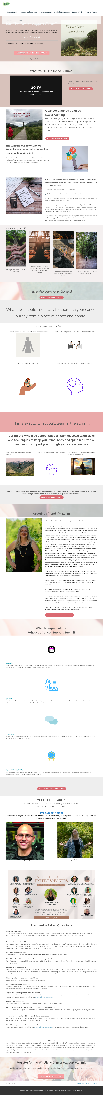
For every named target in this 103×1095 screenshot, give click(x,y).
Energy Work (77, 12)
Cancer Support (45, 12)
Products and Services (28, 12)
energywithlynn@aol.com (44, 997)
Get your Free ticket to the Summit (59, 615)
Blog (20, 20)
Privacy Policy (80, 1083)
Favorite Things (91, 12)
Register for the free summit (81, 88)
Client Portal (12, 12)
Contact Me (11, 20)
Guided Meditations (62, 12)
